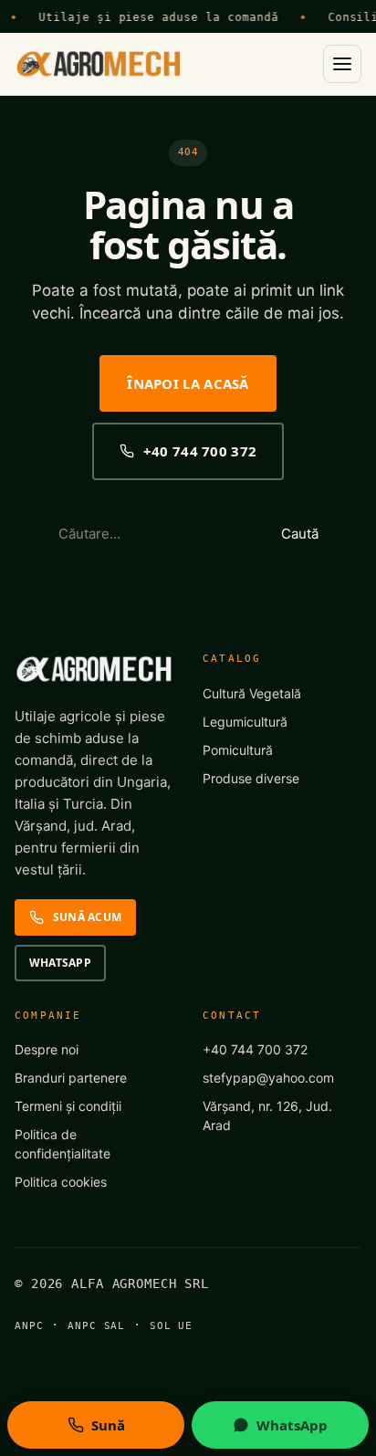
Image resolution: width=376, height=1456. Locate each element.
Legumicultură (245, 721)
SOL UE (171, 1326)
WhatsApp (60, 962)
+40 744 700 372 (200, 451)
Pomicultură (238, 750)
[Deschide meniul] (342, 64)
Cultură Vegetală (252, 693)
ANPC (29, 1326)
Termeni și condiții (68, 1106)
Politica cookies (61, 1181)
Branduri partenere (71, 1077)
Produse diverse (251, 778)
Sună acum (87, 917)
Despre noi (46, 1049)
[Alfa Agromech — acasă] (99, 63)
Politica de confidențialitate (62, 1143)
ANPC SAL (96, 1326)
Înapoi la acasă (188, 383)
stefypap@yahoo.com (268, 1077)
